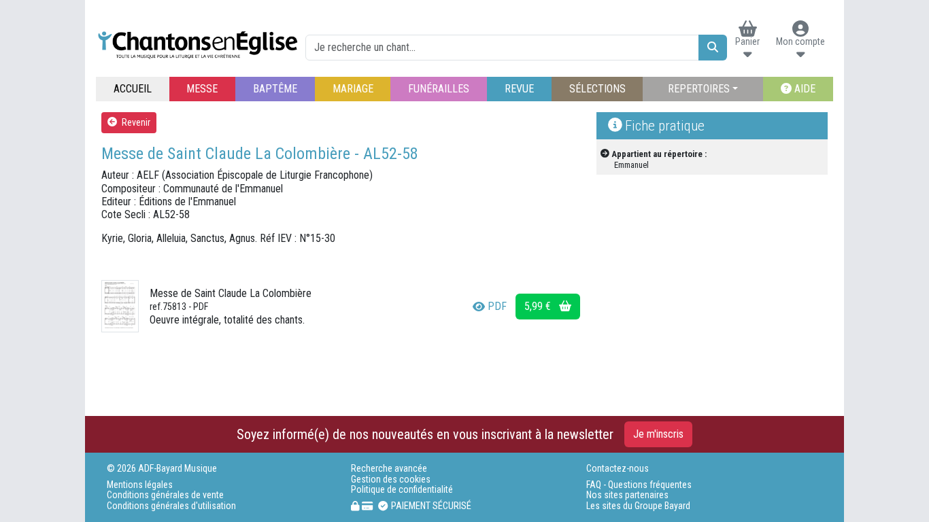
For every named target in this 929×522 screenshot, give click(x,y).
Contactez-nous (617, 469)
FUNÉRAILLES (438, 88)
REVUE (519, 88)
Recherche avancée (389, 469)
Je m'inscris (658, 434)
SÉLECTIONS (597, 88)
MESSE (202, 88)
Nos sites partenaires (627, 495)
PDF (497, 306)
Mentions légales (140, 485)
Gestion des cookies (390, 479)
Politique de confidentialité (402, 490)
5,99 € (539, 306)
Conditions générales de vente (165, 495)
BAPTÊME (275, 88)
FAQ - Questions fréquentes (639, 485)
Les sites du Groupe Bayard (638, 506)
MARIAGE (353, 88)
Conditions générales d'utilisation (171, 506)
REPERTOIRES (699, 88)
